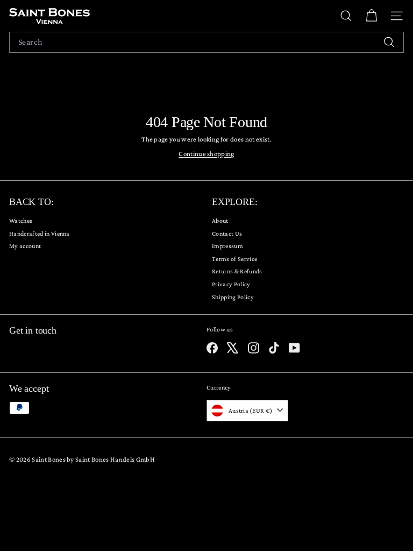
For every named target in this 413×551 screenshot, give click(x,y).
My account (25, 246)
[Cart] (371, 16)
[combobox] (206, 42)
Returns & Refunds (237, 271)
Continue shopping (206, 154)
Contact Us (227, 233)
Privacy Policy (231, 284)
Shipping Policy (233, 297)
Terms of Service (234, 259)
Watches (20, 220)
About (220, 220)
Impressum (227, 246)
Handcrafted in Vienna (39, 233)
